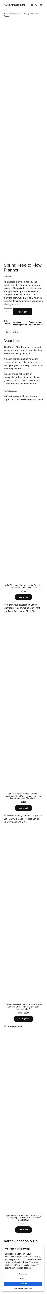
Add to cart (22, 312)
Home (6, 14)
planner (37, 322)
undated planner (36, 325)
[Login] (35, 5)
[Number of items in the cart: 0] (40, 5)
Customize (23, 1274)
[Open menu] (31, 5)
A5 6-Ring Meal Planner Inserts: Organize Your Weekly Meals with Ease (23, 586)
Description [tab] (12, 332)
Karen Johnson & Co (14, 5)
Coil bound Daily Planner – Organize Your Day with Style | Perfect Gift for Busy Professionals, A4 (23, 1006)
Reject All (23, 1279)
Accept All (23, 1284)
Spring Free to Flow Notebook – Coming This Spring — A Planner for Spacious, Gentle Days (23, 1217)
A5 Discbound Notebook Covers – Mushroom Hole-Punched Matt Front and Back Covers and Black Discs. (23, 796)
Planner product (16, 14)
